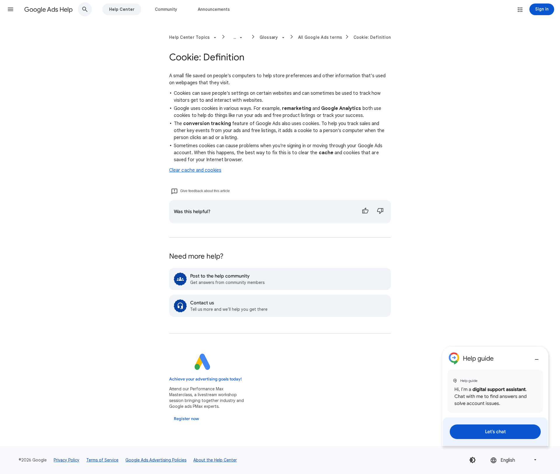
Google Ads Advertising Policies (155, 460)
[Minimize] (536, 357)
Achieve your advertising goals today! (205, 379)
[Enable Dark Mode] (473, 460)
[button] (11, 9)
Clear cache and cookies (195, 170)
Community (166, 9)
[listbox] (514, 460)
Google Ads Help (48, 9)
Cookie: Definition (372, 37)
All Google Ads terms (320, 37)
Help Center (121, 9)
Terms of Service (102, 460)
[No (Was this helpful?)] (380, 211)
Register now (186, 418)
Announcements (214, 9)
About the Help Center (215, 460)
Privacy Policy (66, 460)
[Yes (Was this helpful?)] (365, 211)
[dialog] (495, 396)
